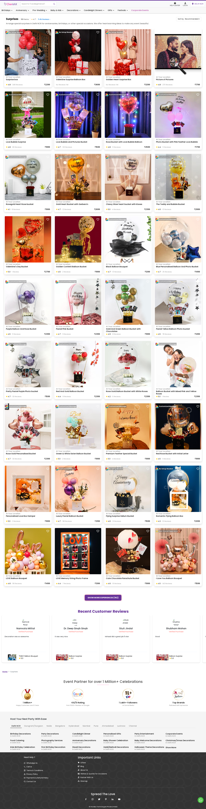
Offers (83, 762)
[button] (36, 4)
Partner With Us (86, 777)
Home (5, 671)
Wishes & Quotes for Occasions (93, 774)
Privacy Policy (32, 774)
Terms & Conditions (34, 770)
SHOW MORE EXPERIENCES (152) (103, 598)
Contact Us (31, 781)
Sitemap (84, 781)
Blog (82, 766)
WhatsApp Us (31, 763)
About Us (84, 770)
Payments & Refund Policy (37, 778)
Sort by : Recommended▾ (188, 19)
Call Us (29, 767)
